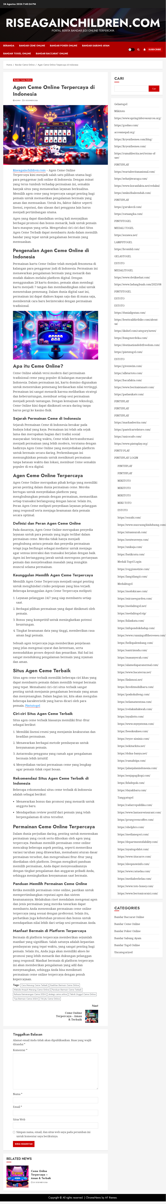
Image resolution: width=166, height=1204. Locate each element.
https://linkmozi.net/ (130, 679)
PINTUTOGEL (122, 221)
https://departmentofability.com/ (138, 842)
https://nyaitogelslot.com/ (133, 849)
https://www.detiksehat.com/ (132, 277)
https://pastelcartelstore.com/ (132, 429)
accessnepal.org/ (124, 132)
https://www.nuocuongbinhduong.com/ (142, 525)
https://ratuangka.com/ (128, 214)
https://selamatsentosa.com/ (135, 702)
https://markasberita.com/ (130, 422)
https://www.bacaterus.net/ (134, 672)
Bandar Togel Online (17, 53)
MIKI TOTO (125, 503)
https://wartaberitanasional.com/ (134, 171)
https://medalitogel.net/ (132, 606)
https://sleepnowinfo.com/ (133, 864)
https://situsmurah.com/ (132, 532)
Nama (17, 1094)
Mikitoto (119, 111)
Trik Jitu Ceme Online (50, 998)
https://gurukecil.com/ (128, 207)
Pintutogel (32, 705)
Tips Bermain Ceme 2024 (26, 998)
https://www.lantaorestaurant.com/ (139, 812)
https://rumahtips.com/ (132, 760)
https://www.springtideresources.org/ (137, 118)
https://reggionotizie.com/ (133, 569)
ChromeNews (93, 1197)
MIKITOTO (124, 480)
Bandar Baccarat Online (52, 53)
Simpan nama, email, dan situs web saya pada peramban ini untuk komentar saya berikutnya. (53, 1134)
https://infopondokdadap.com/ (136, 628)
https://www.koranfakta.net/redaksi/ (137, 186)
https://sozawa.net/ (125, 235)
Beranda (8, 45)
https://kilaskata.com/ (131, 620)
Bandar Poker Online (63, 45)
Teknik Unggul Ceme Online (83, 994)
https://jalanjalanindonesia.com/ (137, 768)
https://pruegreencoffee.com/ (136, 819)
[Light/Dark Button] (131, 49)
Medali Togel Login (129, 561)
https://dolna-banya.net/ (132, 753)
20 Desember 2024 (40, 1182)
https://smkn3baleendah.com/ (132, 193)
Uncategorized (123, 952)
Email (17, 1107)
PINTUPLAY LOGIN (126, 457)
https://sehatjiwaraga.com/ (130, 178)
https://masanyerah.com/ (133, 657)
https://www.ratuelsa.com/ (134, 871)
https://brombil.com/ (127, 249)
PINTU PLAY (122, 450)
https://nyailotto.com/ (131, 716)
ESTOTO (119, 263)
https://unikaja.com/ (130, 547)
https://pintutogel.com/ (128, 352)
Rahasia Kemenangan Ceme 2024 (30, 994)
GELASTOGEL (122, 256)
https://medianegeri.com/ (133, 834)
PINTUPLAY (121, 164)
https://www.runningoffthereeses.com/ (142, 635)
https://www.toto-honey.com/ (135, 886)
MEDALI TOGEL (124, 228)
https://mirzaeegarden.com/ (135, 598)
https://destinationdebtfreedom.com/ (137, 345)
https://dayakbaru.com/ (132, 790)
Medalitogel (125, 584)
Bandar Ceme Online (32, 45)
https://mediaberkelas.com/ (134, 878)
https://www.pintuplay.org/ (131, 443)
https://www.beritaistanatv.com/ (134, 387)
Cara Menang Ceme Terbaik (34, 985)
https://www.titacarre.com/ (134, 856)
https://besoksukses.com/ (133, 731)
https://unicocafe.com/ (128, 436)
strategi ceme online (57, 994)
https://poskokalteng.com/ (134, 694)
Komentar (20, 1050)
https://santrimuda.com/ (132, 650)
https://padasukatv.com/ (129, 394)
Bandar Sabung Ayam (95, 45)
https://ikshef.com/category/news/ (135, 331)
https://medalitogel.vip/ (132, 613)
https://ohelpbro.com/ (131, 827)
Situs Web (19, 1119)
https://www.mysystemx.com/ (136, 724)
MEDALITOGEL (123, 270)
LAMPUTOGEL (123, 242)
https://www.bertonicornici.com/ (138, 893)
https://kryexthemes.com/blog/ (133, 139)
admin (18, 100)
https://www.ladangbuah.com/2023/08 (137, 284)
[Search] (138, 49)
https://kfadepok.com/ (131, 783)
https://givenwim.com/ (128, 366)
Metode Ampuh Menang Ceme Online (31, 989)
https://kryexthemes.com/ (130, 146)
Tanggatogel (125, 797)
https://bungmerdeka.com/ (130, 338)
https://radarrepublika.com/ (135, 805)
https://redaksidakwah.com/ (135, 709)
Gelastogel (120, 104)
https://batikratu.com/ (131, 554)
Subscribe (155, 49)
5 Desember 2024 (31, 100)
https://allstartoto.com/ (128, 373)
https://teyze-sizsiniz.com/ (133, 738)
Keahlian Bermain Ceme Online (64, 985)
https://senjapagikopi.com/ (134, 775)
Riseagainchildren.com (83, 22)
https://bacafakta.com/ (128, 380)
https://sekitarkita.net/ (131, 746)
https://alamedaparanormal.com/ (138, 665)
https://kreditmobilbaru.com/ (136, 687)
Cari (119, 78)
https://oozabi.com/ (129, 517)
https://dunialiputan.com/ (130, 312)
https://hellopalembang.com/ (135, 643)
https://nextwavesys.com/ (133, 539)
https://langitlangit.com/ (132, 576)
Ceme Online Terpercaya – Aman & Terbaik (41, 1174)
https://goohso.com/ (126, 125)
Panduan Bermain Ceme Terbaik (66, 989)
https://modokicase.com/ (133, 591)
